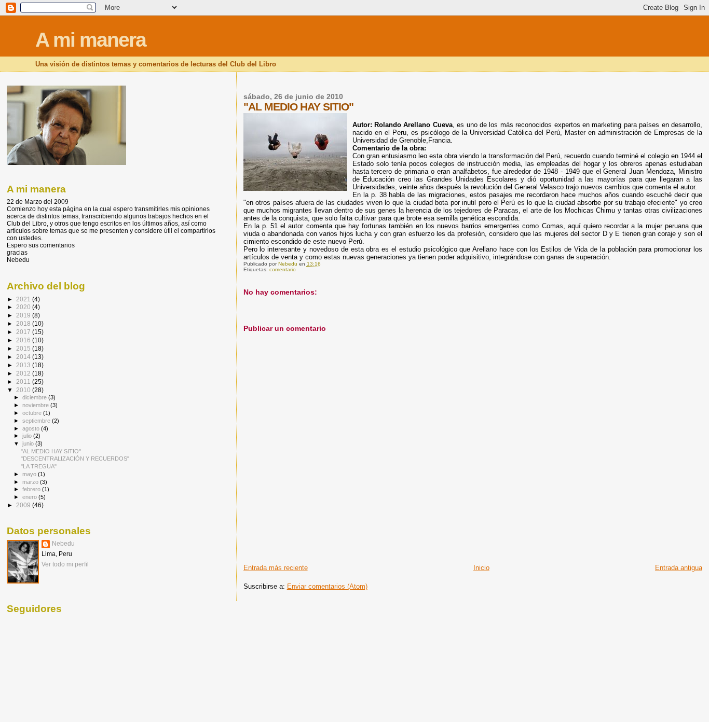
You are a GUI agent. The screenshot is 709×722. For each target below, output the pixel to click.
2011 (24, 381)
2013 (24, 365)
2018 (24, 323)
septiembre (37, 421)
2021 (24, 299)
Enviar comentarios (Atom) (327, 586)
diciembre (35, 397)
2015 (24, 348)
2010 (24, 389)
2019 (24, 315)
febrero (32, 489)
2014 (24, 356)
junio (28, 443)
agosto (31, 428)
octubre (32, 413)
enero (30, 497)
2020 (24, 306)
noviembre (36, 405)
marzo (31, 482)
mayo (30, 474)
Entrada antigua (678, 568)
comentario (282, 269)
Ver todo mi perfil (65, 564)
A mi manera (90, 40)
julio (27, 436)
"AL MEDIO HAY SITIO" (51, 451)
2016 (24, 340)
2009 (24, 505)
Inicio (481, 568)
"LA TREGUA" (39, 466)
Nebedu (63, 543)
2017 (24, 331)
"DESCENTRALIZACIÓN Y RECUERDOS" (75, 458)
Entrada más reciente (275, 568)
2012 (24, 373)
